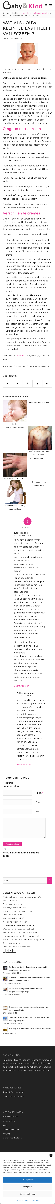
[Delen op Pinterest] (27, 383)
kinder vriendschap (11, 1129)
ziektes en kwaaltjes (12, 38)
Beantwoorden (21, 686)
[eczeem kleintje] (27, 53)
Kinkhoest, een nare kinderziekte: (18, 911)
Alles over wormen (11, 943)
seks (4, 1125)
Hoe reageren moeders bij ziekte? (19, 925)
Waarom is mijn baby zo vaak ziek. (19, 929)
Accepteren (28, 1179)
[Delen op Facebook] (8, 383)
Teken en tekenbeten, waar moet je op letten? (24, 939)
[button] (51, 1155)
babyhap (6, 1134)
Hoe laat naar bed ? (11, 1116)
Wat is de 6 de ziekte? (13, 914)
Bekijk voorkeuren (27, 1194)
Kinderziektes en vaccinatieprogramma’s (22, 897)
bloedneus (21, 355)
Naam (39, 792)
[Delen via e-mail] (47, 383)
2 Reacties (20, 366)
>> (14, 950)
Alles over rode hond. (13, 904)
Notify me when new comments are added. (21, 854)
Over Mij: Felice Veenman (13, 1092)
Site (37, 811)
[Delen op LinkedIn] (37, 383)
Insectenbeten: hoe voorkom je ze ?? (20, 932)
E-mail (39, 802)
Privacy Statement (32, 1200)
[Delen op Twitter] (18, 383)
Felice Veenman (42, 366)
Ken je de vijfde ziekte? (13, 918)
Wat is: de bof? (10, 900)
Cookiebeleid (19, 1200)
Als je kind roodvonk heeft (15, 922)
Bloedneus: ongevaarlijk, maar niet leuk (21, 936)
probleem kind (9, 1121)
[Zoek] (45, 5)
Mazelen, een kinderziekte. (15, 907)
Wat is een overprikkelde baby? (17, 946)
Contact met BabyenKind (13, 1096)
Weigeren (27, 1187)
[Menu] (50, 5)
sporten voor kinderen (12, 1138)
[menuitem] (45, 5)
